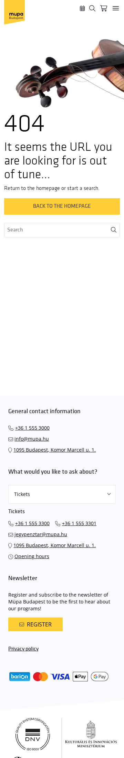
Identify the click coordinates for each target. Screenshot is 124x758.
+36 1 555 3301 (79, 523)
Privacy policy (23, 649)
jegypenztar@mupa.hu (40, 534)
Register (39, 624)
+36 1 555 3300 (32, 523)
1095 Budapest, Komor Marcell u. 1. (54, 449)
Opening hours (31, 556)
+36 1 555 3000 (32, 428)
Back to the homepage (62, 206)
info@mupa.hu (31, 438)
